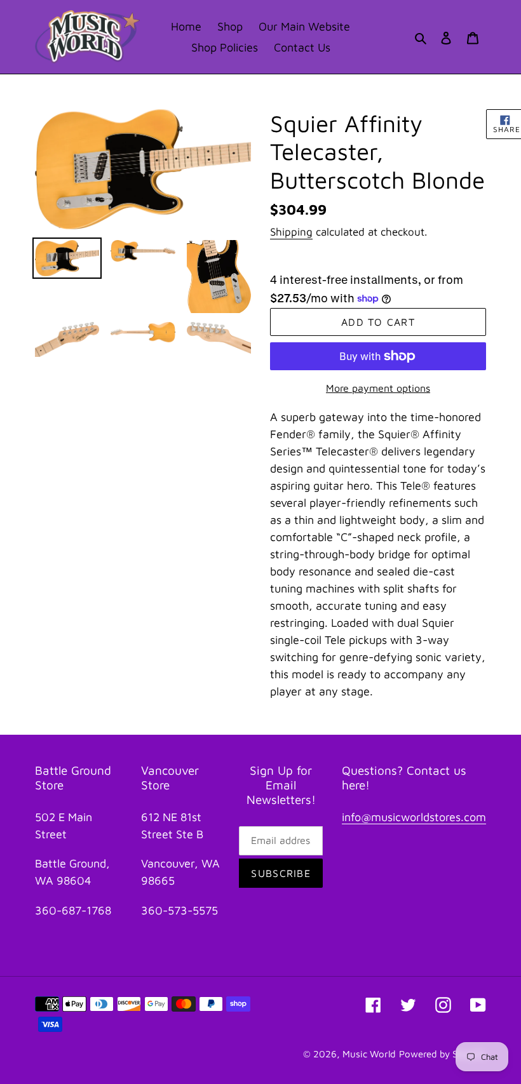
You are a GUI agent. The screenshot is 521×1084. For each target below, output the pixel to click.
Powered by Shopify (442, 1053)
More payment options (378, 388)
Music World (369, 1053)
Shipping (291, 231)
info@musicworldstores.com (414, 817)
